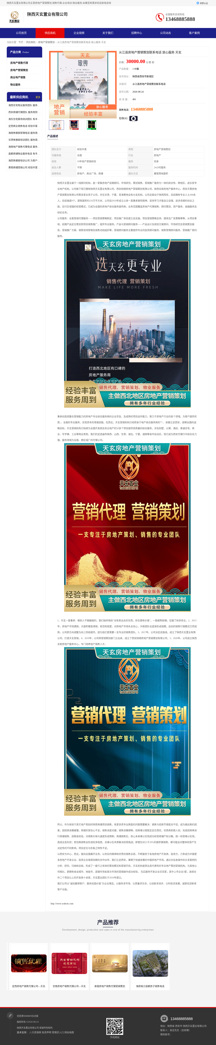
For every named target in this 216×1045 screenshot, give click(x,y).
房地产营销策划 (46, 42)
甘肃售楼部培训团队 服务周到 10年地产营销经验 (24, 140)
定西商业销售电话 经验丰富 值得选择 (24, 126)
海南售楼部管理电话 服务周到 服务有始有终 (24, 133)
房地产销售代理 (19, 63)
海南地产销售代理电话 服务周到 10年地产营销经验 (24, 147)
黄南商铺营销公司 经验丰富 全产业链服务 (24, 167)
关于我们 (107, 33)
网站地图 (69, 1032)
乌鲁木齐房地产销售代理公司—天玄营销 (150, 986)
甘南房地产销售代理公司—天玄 (26, 986)
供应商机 (50, 33)
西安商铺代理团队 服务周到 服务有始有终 (24, 112)
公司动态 (165, 33)
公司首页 (21, 33)
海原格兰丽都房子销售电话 (107, 986)
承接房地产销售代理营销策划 (66, 986)
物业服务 (15, 84)
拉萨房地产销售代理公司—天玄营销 (188, 986)
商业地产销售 (17, 77)
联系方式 (21, 43)
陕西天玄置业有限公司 (28, 1027)
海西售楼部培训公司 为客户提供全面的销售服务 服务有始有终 (24, 160)
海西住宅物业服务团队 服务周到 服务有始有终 (24, 105)
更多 (38, 97)
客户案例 (194, 33)
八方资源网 (35, 1032)
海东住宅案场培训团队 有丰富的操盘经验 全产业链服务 (24, 119)
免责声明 (46, 1032)
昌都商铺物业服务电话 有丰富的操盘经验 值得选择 (24, 153)
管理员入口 (58, 1032)
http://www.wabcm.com (62, 903)
